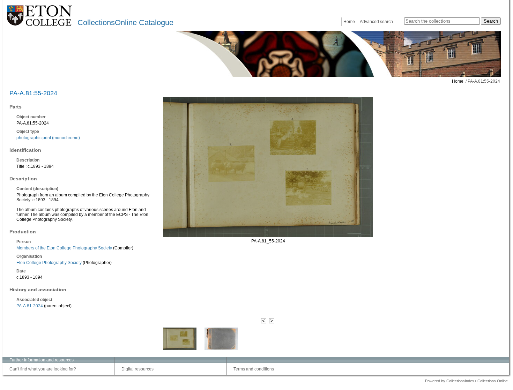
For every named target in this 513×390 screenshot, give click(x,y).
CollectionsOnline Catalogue (125, 22)
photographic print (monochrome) (48, 137)
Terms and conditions (253, 369)
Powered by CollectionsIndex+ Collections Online (466, 381)
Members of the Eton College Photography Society (64, 248)
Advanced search (376, 21)
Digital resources (137, 369)
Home (349, 21)
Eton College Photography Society (49, 262)
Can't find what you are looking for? (42, 369)
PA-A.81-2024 (29, 305)
